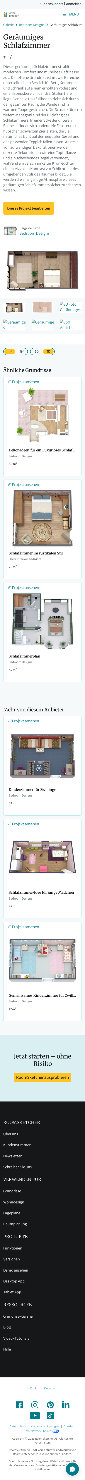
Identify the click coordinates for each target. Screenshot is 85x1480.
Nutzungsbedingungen (45, 1426)
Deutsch (49, 1388)
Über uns (10, 1134)
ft (22, 351)
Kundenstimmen (17, 1145)
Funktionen (12, 1248)
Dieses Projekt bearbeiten (28, 208)
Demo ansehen (15, 1270)
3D (48, 351)
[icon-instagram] (35, 1405)
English (34, 1388)
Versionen (11, 1259)
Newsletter (12, 1156)
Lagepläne (11, 1213)
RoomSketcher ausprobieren (42, 1077)
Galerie (8, 25)
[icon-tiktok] (50, 1415)
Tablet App (12, 1292)
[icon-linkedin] (66, 1405)
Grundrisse (12, 1191)
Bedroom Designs (31, 25)
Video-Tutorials (16, 1338)
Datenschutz (18, 1426)
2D (36, 351)
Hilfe (7, 1349)
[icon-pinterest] (50, 1405)
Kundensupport (51, 4)
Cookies (69, 1426)
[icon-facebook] (19, 1405)
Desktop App (14, 1281)
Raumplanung (15, 1224)
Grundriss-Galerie (18, 1316)
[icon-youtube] (35, 1415)
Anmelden (74, 4)
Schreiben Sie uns (17, 1167)
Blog (7, 1327)
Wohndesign (13, 1202)
